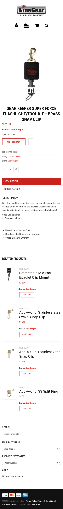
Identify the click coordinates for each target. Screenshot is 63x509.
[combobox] (31, 449)
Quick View (8, 275)
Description (11, 181)
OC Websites (34, 504)
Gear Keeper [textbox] (31, 449)
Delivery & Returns (9, 504)
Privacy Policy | (32, 501)
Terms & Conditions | (47, 501)
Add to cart (14, 142)
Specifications (12, 189)
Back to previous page (16, 37)
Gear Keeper (17, 129)
